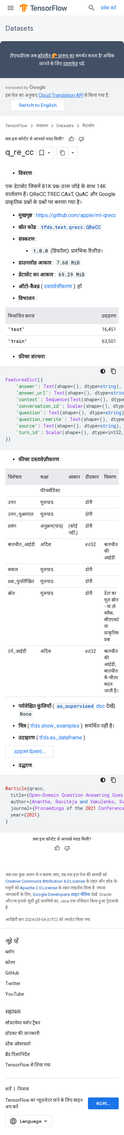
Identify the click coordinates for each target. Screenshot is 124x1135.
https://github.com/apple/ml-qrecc (76, 215)
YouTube (14, 994)
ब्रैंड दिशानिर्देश (17, 1054)
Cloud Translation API (61, 95)
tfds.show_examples (54, 726)
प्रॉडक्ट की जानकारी (22, 1033)
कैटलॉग (88, 125)
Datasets (19, 28)
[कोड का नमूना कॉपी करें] (113, 371)
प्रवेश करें (108, 8)
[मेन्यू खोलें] (10, 8)
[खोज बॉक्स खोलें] (92, 8)
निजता (23, 1089)
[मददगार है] (71, 139)
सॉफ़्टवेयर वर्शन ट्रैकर (22, 1022)
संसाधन (42, 125)
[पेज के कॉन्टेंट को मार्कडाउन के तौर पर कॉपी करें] (62, 152)
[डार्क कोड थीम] (103, 371)
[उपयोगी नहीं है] (81, 139)
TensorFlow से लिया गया (28, 1064)
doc (81, 706)
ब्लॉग (9, 952)
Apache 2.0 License (38, 887)
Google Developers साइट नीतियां (61, 894)
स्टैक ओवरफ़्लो (18, 1043)
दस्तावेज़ (70, 63)
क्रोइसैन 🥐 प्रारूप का (56, 55)
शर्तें (8, 1089)
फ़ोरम (10, 962)
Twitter (13, 983)
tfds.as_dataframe (60, 737)
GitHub (12, 973)
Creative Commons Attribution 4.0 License (45, 881)
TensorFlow (16, 125)
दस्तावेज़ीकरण (58, 286)
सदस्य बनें (104, 1103)
